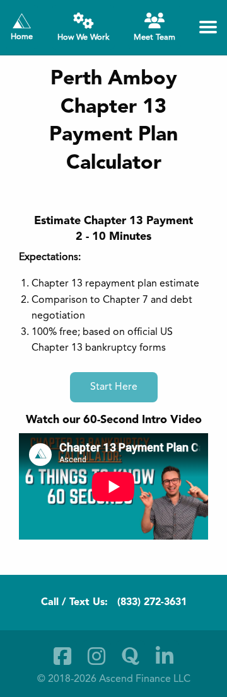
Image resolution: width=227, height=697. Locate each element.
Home (22, 37)
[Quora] (130, 656)
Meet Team (154, 37)
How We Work (83, 37)
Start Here (113, 387)
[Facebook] (62, 656)
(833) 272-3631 (152, 603)
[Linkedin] (164, 656)
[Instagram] (96, 656)
